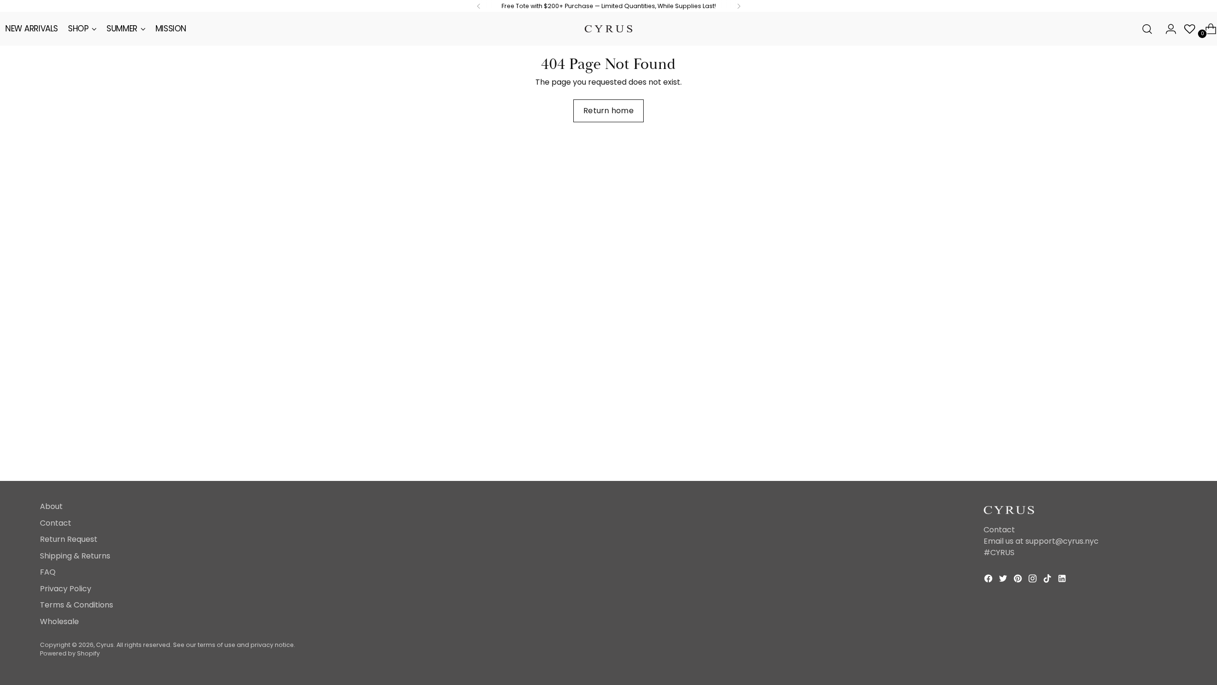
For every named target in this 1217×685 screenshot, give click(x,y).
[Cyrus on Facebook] (989, 580)
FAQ (48, 572)
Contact (55, 523)
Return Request (68, 539)
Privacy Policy (65, 588)
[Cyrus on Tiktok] (1048, 580)
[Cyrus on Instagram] (1033, 580)
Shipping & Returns (75, 555)
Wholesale (59, 621)
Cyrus (105, 645)
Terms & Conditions (76, 604)
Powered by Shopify (70, 653)
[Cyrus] (608, 28)
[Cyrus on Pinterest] (1018, 580)
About (51, 506)
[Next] (738, 6)
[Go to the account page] (1167, 29)
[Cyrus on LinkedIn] (1063, 580)
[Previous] (478, 6)
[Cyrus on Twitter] (1004, 580)
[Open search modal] (1147, 29)
